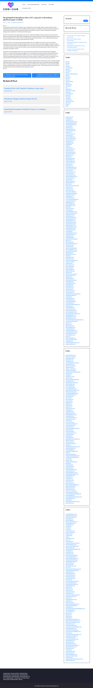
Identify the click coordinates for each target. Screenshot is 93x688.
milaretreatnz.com (70, 408)
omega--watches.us (71, 369)
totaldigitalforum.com (71, 316)
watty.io (67, 537)
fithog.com (68, 445)
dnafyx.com (68, 156)
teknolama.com (69, 564)
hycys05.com (69, 579)
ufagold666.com (70, 281)
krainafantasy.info (70, 531)
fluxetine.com (69, 460)
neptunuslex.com (70, 364)
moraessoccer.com (70, 419)
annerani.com (69, 401)
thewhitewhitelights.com (72, 451)
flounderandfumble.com (72, 243)
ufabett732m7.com (70, 275)
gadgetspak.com (70, 202)
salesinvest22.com (70, 271)
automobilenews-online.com (73, 313)
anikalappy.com (70, 236)
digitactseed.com (70, 182)
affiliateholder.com (70, 660)
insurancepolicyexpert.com (72, 390)
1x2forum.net (69, 118)
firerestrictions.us (70, 431)
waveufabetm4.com (71, 230)
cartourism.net (69, 481)
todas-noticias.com (70, 532)
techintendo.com (70, 173)
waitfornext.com (70, 258)
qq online (68, 66)
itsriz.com (68, 540)
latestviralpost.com (70, 573)
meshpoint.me (69, 550)
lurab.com (68, 336)
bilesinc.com (69, 407)
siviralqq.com (69, 617)
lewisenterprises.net (71, 152)
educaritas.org (69, 141)
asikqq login (68, 89)
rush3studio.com (70, 524)
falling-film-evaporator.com (73, 622)
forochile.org (69, 420)
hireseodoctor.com (70, 205)
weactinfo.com (69, 590)
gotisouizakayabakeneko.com (73, 549)
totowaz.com (69, 633)
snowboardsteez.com (71, 582)
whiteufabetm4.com (71, 234)
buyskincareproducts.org (72, 492)
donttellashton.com (70, 523)
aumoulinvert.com (70, 471)
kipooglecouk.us (69, 468)
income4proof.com (70, 140)
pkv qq (67, 64)
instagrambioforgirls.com (72, 584)
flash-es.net (69, 613)
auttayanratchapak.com (72, 555)
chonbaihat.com (70, 437)
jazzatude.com (69, 402)
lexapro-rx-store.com (71, 491)
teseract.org (69, 272)
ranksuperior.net (70, 642)
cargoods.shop (69, 541)
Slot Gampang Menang (33, 4)
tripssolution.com (70, 190)
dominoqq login (15, 675)
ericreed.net (69, 459)
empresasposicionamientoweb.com (75, 319)
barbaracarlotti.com (71, 486)
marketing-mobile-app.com (73, 595)
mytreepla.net (69, 210)
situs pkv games (15, 673)
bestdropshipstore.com (71, 176)
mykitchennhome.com (71, 469)
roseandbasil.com (70, 449)
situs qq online (69, 68)
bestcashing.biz (69, 430)
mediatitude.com (70, 381)
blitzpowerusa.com (70, 576)
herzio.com (68, 528)
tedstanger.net (69, 252)
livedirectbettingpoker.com (72, 604)
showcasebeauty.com (71, 388)
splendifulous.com (70, 216)
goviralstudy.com (70, 480)
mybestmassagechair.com (72, 457)
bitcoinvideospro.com (71, 544)
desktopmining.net (70, 487)
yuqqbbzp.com (69, 196)
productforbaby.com (71, 566)
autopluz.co (68, 375)
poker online (69, 84)
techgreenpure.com (71, 175)
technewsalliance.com (71, 249)
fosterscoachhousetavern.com (73, 569)
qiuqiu (67, 106)
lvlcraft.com (69, 184)
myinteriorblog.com (70, 283)
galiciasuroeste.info (70, 413)
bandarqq (68, 77)
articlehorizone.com (71, 194)
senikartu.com (69, 534)
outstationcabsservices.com (73, 304)
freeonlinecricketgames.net (72, 428)
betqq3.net (68, 463)
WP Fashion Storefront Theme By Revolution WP (46, 686)
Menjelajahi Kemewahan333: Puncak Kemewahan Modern (76, 46)
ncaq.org (68, 146)
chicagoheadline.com (71, 124)
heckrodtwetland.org (71, 454)
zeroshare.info (69, 405)
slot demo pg (69, 100)
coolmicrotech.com (70, 309)
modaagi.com (69, 410)
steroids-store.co (70, 442)
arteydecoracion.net (71, 443)
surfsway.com (69, 179)
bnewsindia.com (70, 284)
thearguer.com (69, 593)
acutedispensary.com (71, 628)
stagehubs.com (69, 117)
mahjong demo (69, 93)
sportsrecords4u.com (71, 217)
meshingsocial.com (70, 592)
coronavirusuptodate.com (72, 199)
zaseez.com (68, 132)
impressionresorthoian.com (72, 619)
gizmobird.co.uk (69, 359)
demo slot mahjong (70, 90)
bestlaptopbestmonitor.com (73, 446)
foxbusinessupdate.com (71, 605)
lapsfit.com (68, 207)
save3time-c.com (70, 376)
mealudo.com (69, 601)
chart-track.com (70, 422)
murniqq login (17, 678)
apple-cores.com (70, 483)
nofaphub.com (69, 135)
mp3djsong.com (70, 361)
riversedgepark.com (71, 130)
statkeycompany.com (71, 391)
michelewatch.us (70, 367)
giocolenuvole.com (70, 158)
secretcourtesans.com (71, 121)
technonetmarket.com (71, 251)
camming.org (69, 126)
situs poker (68, 71)
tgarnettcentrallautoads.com (73, 372)
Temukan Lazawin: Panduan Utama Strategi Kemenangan (75, 49)
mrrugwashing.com (70, 610)
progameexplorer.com (71, 330)
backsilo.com (69, 616)
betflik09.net (69, 144)
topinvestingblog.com (71, 395)
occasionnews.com (70, 651)
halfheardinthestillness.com (72, 455)
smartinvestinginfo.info (71, 248)
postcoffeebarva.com (71, 556)
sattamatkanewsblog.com (72, 630)
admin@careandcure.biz (17, 22)
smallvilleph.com (70, 411)
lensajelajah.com (70, 143)
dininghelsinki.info (70, 237)
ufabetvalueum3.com (71, 223)
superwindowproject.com (72, 474)
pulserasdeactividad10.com (72, 484)
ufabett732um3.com (71, 254)
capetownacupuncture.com (73, 543)
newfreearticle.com (70, 575)
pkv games (68, 86)
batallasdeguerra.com (71, 414)
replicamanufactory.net (72, 213)
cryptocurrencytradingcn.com (73, 631)
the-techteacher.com (71, 312)
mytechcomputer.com (71, 339)
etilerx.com (68, 240)
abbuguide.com (69, 166)
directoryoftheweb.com (72, 521)
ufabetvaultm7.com (70, 225)
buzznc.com (69, 322)
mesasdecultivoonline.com (72, 570)
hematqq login (25, 678)
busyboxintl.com (70, 553)
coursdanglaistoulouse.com (72, 362)
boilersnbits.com (70, 572)
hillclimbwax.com (70, 648)
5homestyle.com (70, 503)
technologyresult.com (71, 167)
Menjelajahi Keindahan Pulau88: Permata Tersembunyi (25, 109)
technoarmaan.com (71, 318)
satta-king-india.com (71, 191)
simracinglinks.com (70, 384)
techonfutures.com (70, 290)
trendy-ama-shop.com (71, 274)
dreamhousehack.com (71, 310)
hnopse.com (69, 649)
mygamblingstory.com (71, 514)
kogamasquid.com (70, 495)
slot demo (68, 92)
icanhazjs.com (69, 477)
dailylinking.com (69, 155)
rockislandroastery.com (71, 332)
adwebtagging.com (70, 640)
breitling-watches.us (71, 370)
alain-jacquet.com (70, 547)
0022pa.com (69, 404)
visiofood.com (69, 277)
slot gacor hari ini (26, 8)
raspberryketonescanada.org (73, 294)
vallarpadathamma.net (71, 561)
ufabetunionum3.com (71, 222)
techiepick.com (69, 286)
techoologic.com (70, 292)
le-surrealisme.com (70, 387)
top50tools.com (70, 396)
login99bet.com (69, 120)
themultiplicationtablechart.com (74, 497)
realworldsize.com (70, 563)
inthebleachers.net (70, 489)
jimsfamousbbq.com (71, 355)
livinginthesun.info (70, 538)
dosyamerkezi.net (70, 385)
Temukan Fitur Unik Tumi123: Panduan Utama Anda (24, 88)
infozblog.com (69, 436)
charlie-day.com (70, 602)
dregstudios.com (70, 416)
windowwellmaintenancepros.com (74, 659)
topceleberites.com (70, 219)
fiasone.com (69, 598)
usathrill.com (69, 297)
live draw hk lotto (70, 101)
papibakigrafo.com (70, 475)
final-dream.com (70, 265)
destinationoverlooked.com (72, 645)
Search (68, 18)
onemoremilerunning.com (72, 581)
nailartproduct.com (70, 181)
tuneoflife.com (69, 657)
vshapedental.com (70, 298)
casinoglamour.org (70, 498)
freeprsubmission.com (71, 280)
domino (67, 104)
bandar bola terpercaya (72, 74)
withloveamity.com (70, 161)
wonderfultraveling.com (71, 423)
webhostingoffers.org (71, 169)
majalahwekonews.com (71, 515)
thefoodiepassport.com (71, 472)
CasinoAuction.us (70, 466)
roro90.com (68, 526)
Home (23, 4)
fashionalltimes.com (71, 315)
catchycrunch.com (70, 134)
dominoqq (68, 96)
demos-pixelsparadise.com (72, 379)
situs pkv (68, 63)
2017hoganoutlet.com (71, 517)
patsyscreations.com (71, 138)
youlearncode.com (70, 162)
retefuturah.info (69, 246)
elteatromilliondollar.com (72, 558)
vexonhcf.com (69, 378)
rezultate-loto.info (70, 214)
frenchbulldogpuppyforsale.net (73, 494)
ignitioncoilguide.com (71, 338)
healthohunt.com (70, 245)
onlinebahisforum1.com (71, 123)
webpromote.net (70, 440)
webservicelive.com (70, 344)
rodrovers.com (69, 188)
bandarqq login (23, 673)
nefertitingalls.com (70, 137)
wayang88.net (69, 231)
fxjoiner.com (69, 324)
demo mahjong (69, 81)
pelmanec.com (69, 518)
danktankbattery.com (71, 599)
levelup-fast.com (70, 208)
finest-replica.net (70, 266)
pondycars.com (69, 289)
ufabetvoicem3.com (71, 228)
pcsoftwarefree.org (70, 153)
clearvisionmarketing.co (72, 260)
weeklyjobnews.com (71, 637)
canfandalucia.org (70, 300)
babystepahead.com (71, 643)
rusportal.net (69, 535)
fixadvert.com (69, 373)
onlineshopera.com (70, 149)
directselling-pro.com (71, 333)
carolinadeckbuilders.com (72, 393)
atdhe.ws (68, 452)
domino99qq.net (70, 520)
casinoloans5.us (69, 465)
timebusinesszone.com (71, 654)
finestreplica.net (70, 242)
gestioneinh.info (69, 268)
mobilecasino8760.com (71, 462)
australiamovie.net (70, 358)
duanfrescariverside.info (72, 239)
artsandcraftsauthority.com (73, 342)
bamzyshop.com (70, 287)
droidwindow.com (70, 278)
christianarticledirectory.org (73, 501)
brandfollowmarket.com (72, 636)
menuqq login (6, 673)
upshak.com (69, 614)
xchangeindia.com (70, 307)
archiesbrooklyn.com (71, 433)
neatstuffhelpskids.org (71, 417)
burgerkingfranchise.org (72, 560)
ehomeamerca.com (71, 172)
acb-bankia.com (70, 611)
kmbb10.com (69, 587)
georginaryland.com (71, 448)
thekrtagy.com (69, 306)
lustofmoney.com (70, 653)
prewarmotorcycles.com (72, 382)
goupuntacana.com (70, 129)
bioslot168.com (69, 341)
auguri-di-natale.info (71, 366)
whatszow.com (69, 170)
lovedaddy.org (69, 607)
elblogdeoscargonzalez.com (73, 439)
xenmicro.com (69, 147)
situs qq (67, 61)
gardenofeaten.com (71, 578)
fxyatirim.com (69, 164)
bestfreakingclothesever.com (73, 621)
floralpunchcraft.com (71, 596)
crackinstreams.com (71, 201)
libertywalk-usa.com (71, 356)
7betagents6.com (70, 198)
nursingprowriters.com (71, 625)
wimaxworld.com (70, 427)
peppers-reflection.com (72, 656)
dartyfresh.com (69, 150)
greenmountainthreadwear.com (74, 627)
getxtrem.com (69, 589)
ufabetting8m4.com (71, 220)
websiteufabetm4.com (71, 233)
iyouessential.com (70, 159)
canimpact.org (69, 478)
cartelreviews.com (70, 178)
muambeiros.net (70, 434)
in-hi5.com (68, 529)
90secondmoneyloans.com (72, 185)
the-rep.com (69, 398)
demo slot (68, 95)
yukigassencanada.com (71, 193)
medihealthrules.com (71, 295)
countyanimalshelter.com (72, 639)
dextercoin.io (69, 500)
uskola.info (68, 255)
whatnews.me (69, 263)
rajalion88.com (69, 127)
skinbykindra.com (70, 326)
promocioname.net (70, 425)
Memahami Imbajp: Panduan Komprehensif (20, 99)
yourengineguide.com (71, 301)
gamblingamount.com (71, 646)
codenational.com (70, 329)
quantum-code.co (70, 262)
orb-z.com (68, 567)
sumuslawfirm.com (70, 624)
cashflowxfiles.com (70, 585)
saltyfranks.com (70, 399)
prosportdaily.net (70, 269)
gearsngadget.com (70, 204)
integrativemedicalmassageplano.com (75, 608)
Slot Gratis (43, 4)
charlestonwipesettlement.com (73, 634)
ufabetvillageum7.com (71, 226)
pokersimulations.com (71, 211)
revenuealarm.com (70, 335)
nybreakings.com (70, 303)
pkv (66, 87)
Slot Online (51, 4)
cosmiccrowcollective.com (72, 546)
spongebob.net (69, 552)
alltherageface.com (70, 327)
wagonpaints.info (70, 257)
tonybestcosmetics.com (72, 321)
